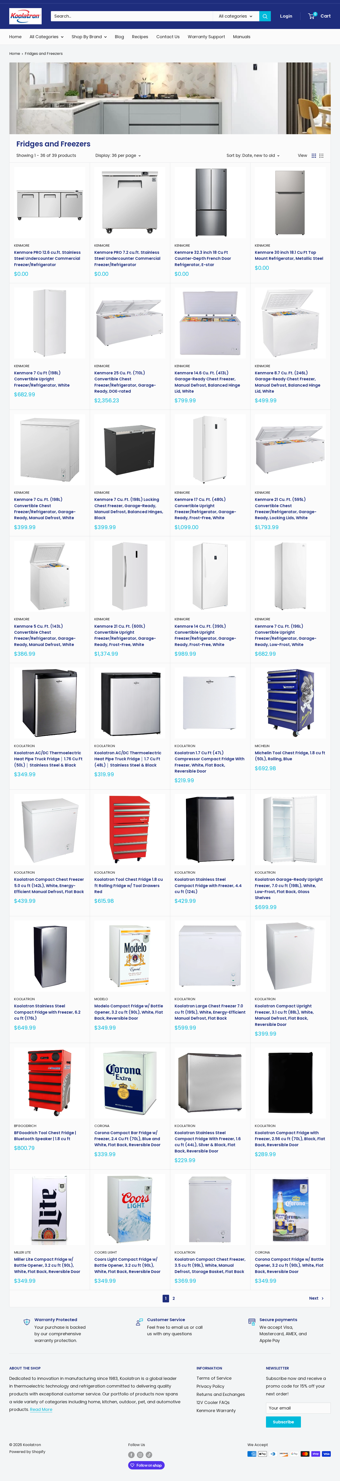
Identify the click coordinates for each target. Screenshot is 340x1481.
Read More (41, 1409)
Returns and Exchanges (221, 1394)
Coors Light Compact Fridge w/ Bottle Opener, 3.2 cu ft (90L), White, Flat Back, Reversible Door (127, 1265)
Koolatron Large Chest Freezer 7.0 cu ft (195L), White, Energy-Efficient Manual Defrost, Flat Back (210, 1012)
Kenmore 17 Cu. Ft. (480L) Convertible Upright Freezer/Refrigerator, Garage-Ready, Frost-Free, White (205, 509)
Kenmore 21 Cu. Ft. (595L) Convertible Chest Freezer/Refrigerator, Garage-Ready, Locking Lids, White (285, 509)
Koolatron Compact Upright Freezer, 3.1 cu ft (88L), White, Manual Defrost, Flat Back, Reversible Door (284, 1015)
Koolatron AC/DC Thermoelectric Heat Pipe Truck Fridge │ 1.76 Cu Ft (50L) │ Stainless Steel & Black (48, 759)
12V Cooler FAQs (213, 1402)
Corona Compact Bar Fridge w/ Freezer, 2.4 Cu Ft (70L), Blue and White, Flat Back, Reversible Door (127, 1139)
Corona (101, 1125)
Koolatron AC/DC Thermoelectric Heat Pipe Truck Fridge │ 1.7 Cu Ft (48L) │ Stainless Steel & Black (127, 759)
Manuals (241, 37)
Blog (119, 37)
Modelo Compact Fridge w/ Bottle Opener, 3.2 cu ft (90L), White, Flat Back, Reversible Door (128, 1012)
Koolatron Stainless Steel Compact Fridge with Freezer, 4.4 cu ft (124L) (208, 885)
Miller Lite (22, 1252)
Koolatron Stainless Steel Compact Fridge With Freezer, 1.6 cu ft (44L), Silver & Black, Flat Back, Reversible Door (208, 1142)
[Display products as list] (321, 156)
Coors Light (105, 1252)
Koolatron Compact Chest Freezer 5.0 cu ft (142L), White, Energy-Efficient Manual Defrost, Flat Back (49, 885)
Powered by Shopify (27, 1451)
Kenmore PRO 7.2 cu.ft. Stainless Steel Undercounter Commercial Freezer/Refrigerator (127, 258)
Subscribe (283, 1422)
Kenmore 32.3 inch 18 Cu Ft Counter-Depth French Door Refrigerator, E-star (203, 258)
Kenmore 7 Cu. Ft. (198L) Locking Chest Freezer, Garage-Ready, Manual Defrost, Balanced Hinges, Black (128, 509)
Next (313, 1298)
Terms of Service (214, 1378)
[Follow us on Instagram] (140, 1454)
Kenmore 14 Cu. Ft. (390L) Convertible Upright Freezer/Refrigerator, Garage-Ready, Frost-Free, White (205, 635)
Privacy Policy (210, 1386)
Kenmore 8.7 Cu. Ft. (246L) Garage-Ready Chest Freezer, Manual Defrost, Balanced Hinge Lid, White (287, 382)
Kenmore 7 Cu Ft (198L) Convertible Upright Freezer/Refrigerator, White (42, 379)
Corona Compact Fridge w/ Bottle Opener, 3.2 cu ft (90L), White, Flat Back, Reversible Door (289, 1265)
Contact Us (168, 37)
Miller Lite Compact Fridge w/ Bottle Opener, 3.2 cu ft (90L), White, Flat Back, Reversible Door (47, 1265)
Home (15, 37)
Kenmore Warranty (216, 1410)
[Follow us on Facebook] (131, 1454)
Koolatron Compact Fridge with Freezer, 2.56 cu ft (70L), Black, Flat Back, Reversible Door (290, 1139)
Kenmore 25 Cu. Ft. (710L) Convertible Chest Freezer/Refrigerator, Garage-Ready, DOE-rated (125, 382)
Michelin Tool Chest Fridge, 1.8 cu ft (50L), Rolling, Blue (290, 756)
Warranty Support (206, 37)
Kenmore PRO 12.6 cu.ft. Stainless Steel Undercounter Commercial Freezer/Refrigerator (47, 258)
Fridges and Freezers (44, 53)
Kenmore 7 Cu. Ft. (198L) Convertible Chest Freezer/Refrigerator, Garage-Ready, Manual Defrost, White (45, 509)
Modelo (101, 999)
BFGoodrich (25, 1125)
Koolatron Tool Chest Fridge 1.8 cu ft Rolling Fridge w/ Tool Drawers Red (128, 885)
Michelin (262, 745)
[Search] (265, 16)
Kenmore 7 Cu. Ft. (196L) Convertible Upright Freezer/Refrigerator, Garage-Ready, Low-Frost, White (285, 635)
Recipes (140, 37)
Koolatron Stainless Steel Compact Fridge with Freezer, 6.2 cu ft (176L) (47, 1012)
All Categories (44, 37)
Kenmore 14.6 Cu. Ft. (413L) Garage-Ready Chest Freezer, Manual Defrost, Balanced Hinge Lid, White (207, 382)
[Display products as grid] (314, 156)
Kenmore (21, 245)
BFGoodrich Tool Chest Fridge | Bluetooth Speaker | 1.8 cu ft (45, 1136)
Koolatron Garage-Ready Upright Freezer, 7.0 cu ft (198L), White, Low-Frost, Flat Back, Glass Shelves (289, 888)
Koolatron (24, 745)
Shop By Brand (87, 37)
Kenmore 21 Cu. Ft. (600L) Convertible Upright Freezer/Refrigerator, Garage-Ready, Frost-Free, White (125, 635)
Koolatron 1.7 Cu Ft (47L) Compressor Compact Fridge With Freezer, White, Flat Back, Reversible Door (209, 762)
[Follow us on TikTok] (149, 1454)
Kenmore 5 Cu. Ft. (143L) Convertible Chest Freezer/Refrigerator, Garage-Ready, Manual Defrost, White (45, 635)
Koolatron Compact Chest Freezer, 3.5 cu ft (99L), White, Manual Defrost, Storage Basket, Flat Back (210, 1265)
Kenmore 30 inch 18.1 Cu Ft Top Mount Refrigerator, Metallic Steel (289, 255)
